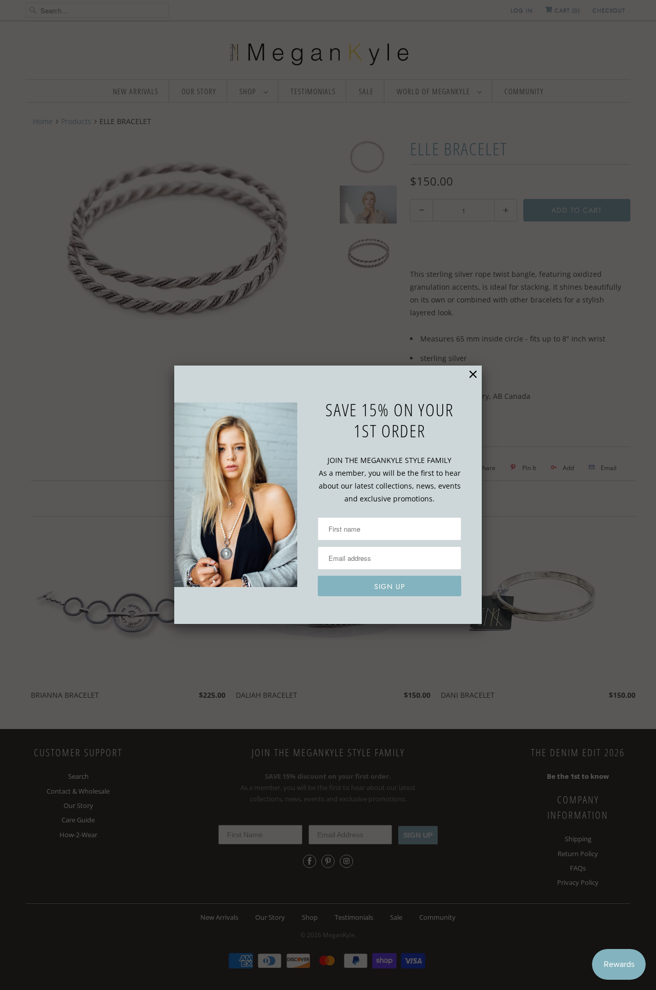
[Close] (473, 374)
